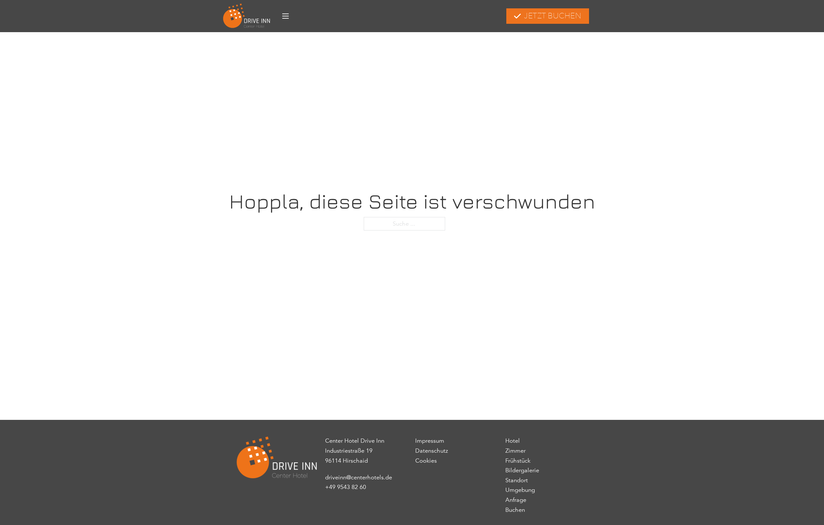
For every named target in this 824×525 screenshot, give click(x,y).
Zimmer (515, 450)
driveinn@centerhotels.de (358, 477)
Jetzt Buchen (552, 16)
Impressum (429, 440)
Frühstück (517, 460)
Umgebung (520, 489)
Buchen (515, 509)
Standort (516, 480)
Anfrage (515, 499)
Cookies (426, 460)
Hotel (512, 440)
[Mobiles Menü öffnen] (285, 16)
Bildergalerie (522, 470)
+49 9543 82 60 (345, 487)
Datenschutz (431, 450)
